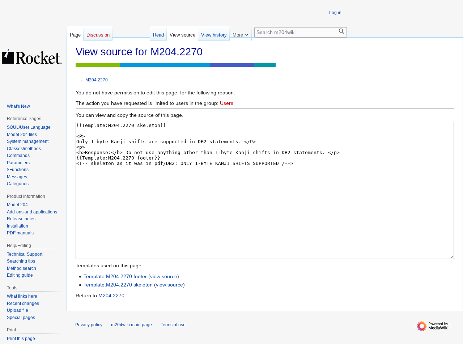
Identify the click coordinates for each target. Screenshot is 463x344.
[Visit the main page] (32, 56)
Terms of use (173, 324)
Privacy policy (88, 324)
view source (163, 276)
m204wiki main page (131, 324)
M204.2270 (96, 79)
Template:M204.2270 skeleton (118, 285)
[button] (240, 33)
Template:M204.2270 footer (115, 276)
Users (226, 103)
